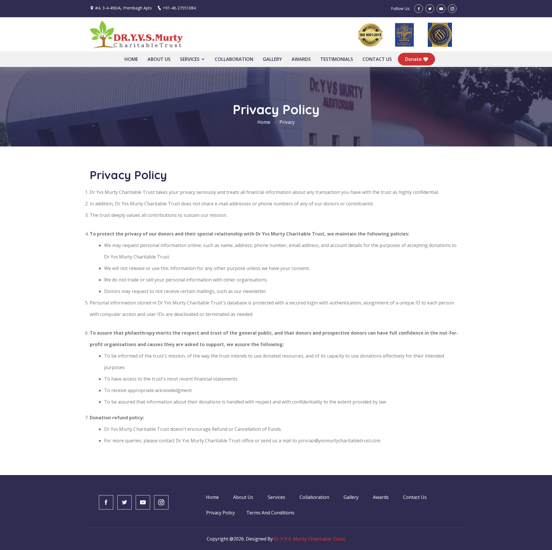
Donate (414, 59)
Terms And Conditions (270, 513)
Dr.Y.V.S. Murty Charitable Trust (309, 539)
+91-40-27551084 (179, 8)
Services (276, 497)
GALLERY (272, 59)
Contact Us (415, 497)
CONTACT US (377, 59)
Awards (381, 497)
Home (263, 122)
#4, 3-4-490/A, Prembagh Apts (123, 8)
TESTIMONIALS (336, 59)
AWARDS (301, 59)
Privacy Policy (220, 513)
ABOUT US (158, 59)
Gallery (351, 497)
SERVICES (190, 59)
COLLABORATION (234, 59)
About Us (243, 497)
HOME (131, 59)
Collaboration (314, 497)
